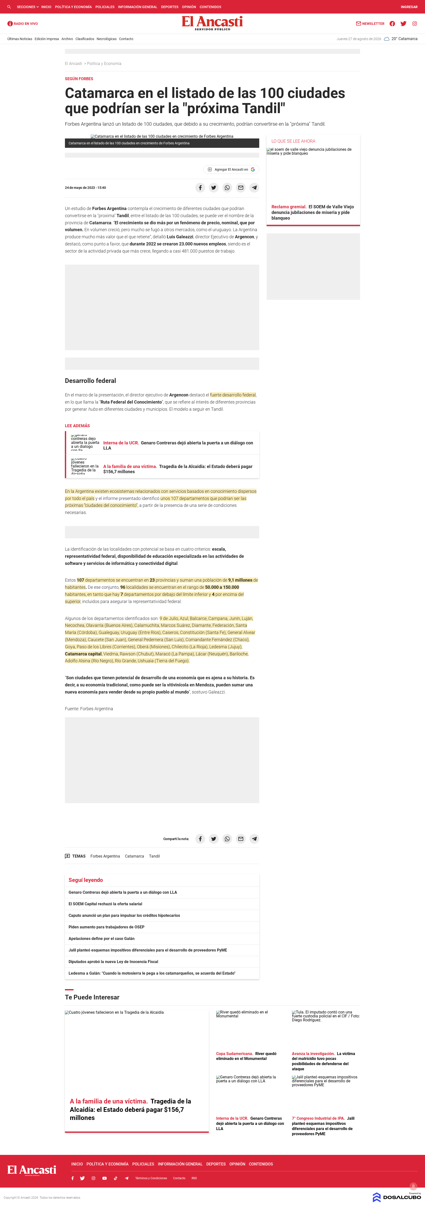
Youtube (104, 1178)
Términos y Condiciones (151, 1178)
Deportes (169, 7)
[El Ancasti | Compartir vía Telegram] (254, 188)
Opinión (189, 7)
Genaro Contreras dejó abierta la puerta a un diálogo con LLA (123, 892)
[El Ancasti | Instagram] (414, 23)
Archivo (67, 39)
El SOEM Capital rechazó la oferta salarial (105, 904)
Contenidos (210, 7)
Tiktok (115, 1178)
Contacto (126, 39)
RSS (194, 1178)
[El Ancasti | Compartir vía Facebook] (200, 188)
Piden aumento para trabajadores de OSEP (106, 927)
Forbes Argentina (105, 856)
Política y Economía (73, 7)
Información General (137, 7)
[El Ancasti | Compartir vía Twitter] (214, 188)
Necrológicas (107, 39)
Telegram (126, 1178)
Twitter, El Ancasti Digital (82, 1178)
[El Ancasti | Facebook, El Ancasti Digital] (392, 23)
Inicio (46, 7)
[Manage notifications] (413, 1186)
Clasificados (85, 39)
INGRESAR (409, 7)
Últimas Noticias (19, 39)
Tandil (154, 856)
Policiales (104, 7)
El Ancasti (74, 63)
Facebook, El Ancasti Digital (72, 1178)
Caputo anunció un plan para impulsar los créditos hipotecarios (124, 915)
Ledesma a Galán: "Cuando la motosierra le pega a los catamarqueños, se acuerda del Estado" (152, 973)
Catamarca (134, 856)
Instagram (93, 1178)
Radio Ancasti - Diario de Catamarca (22, 23)
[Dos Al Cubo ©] (397, 1201)
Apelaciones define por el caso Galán (102, 938)
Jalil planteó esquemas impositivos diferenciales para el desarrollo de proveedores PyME (148, 950)
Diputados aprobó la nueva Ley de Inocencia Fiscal (113, 961)
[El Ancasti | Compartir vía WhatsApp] (227, 188)
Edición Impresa (47, 39)
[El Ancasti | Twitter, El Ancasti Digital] (403, 23)
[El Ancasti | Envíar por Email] (241, 188)
